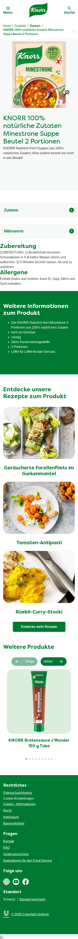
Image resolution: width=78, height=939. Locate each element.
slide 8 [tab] (48, 759)
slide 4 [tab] (36, 759)
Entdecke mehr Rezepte (39, 626)
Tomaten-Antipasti (39, 543)
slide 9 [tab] (52, 759)
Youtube (16, 881)
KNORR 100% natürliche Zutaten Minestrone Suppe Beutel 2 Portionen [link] (33, 32)
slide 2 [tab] (29, 759)
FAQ (6, 847)
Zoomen (67, 93)
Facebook (25, 881)
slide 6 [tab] (42, 759)
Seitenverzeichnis (16, 854)
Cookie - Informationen (19, 804)
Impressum (11, 817)
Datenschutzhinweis (17, 793)
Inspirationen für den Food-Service (27, 860)
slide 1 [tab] (26, 759)
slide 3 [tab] (32, 759)
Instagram (6, 881)
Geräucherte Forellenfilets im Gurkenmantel (39, 471)
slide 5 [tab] (39, 759)
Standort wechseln (32, 899)
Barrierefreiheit (13, 823)
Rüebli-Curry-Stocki (39, 612)
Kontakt (8, 841)
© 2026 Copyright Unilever (30, 914)
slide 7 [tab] (45, 759)
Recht (7, 810)
